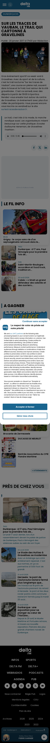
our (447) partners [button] (16, 333)
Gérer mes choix (25, 415)
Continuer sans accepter (34, 321)
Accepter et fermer (25, 406)
